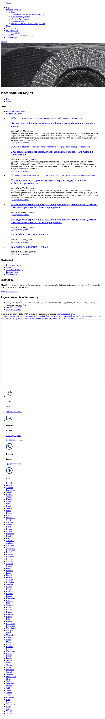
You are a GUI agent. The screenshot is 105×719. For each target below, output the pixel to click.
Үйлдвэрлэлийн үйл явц (22, 35)
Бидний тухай (12, 30)
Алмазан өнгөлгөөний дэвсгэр (14, 316)
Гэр (7, 7)
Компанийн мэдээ (14, 114)
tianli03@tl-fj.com (13, 309)
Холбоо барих (12, 37)
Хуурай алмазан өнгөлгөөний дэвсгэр (27, 14)
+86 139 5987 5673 (14, 307)
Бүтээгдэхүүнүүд (13, 10)
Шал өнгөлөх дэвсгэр (20, 17)
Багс (13, 12)
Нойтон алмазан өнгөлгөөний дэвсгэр (28, 24)
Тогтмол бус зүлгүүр (20, 19)
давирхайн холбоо (37, 316)
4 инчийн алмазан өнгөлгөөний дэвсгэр (40, 318)
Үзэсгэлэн (15, 33)
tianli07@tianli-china (14, 440)
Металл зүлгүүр (18, 21)
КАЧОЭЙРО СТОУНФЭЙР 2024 (29, 234)
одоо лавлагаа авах (9, 292)
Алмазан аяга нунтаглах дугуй (59, 316)
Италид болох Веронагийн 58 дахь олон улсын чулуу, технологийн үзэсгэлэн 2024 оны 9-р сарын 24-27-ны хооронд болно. (54, 206)
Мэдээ (9, 26)
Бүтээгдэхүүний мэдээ (15, 111)
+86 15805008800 (13, 464)
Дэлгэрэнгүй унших (20, 142)
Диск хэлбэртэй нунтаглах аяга (72, 318)
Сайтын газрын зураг (66, 314)
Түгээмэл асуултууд (14, 28)
